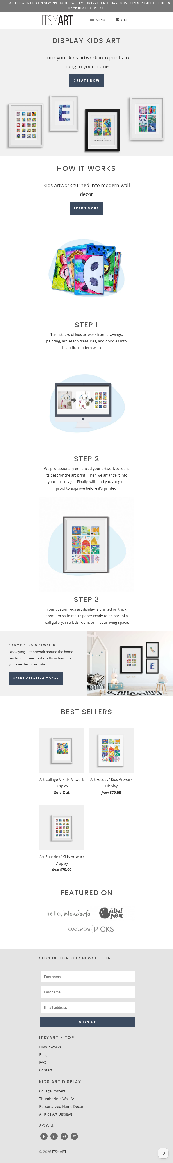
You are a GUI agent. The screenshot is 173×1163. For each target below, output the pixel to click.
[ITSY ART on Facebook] (44, 1136)
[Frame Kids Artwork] (129, 663)
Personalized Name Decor (61, 1106)
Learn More (86, 208)
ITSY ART (59, 1151)
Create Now (86, 80)
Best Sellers (86, 712)
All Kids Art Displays (56, 1114)
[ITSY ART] (57, 20)
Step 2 (86, 459)
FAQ (42, 1062)
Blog (43, 1054)
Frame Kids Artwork (32, 644)
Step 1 (86, 325)
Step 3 (86, 599)
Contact (45, 1070)
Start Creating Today (36, 678)
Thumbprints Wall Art (57, 1098)
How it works (50, 1047)
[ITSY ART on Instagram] (64, 1136)
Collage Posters (52, 1091)
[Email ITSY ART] (74, 1136)
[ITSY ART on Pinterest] (54, 1136)
